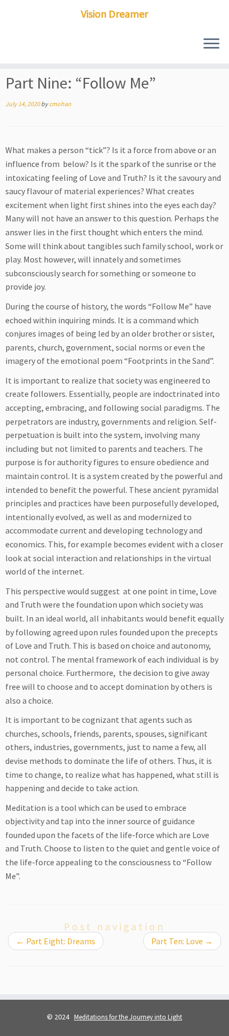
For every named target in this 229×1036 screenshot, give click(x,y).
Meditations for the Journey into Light (128, 1017)
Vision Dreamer (114, 13)
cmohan (60, 104)
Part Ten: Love (182, 941)
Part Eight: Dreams (55, 941)
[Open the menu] (211, 44)
